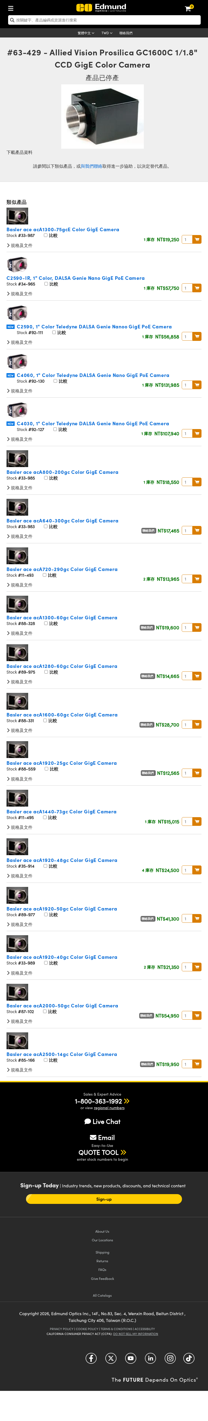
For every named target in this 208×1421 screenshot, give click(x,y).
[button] (98, 1100)
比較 (53, 235)
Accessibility (145, 1329)
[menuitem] (12, 7)
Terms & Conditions (116, 1329)
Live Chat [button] (107, 1121)
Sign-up (104, 1199)
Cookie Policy (87, 1329)
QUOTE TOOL (99, 1152)
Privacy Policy (61, 1329)
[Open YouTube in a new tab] (130, 1360)
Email (106, 1137)
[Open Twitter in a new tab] (111, 1360)
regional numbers (109, 1107)
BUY (197, 239)
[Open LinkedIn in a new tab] (150, 1360)
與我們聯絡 (91, 166)
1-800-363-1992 (98, 1100)
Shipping (102, 1252)
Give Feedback (102, 1278)
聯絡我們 (125, 33)
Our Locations (102, 1240)
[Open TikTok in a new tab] (189, 1360)
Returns (102, 1260)
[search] (104, 20)
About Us (102, 1231)
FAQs (102, 1269)
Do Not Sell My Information (135, 1334)
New (11, 327)
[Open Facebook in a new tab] (91, 1360)
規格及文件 (21, 245)
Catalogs (102, 1295)
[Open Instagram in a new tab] (170, 1360)
